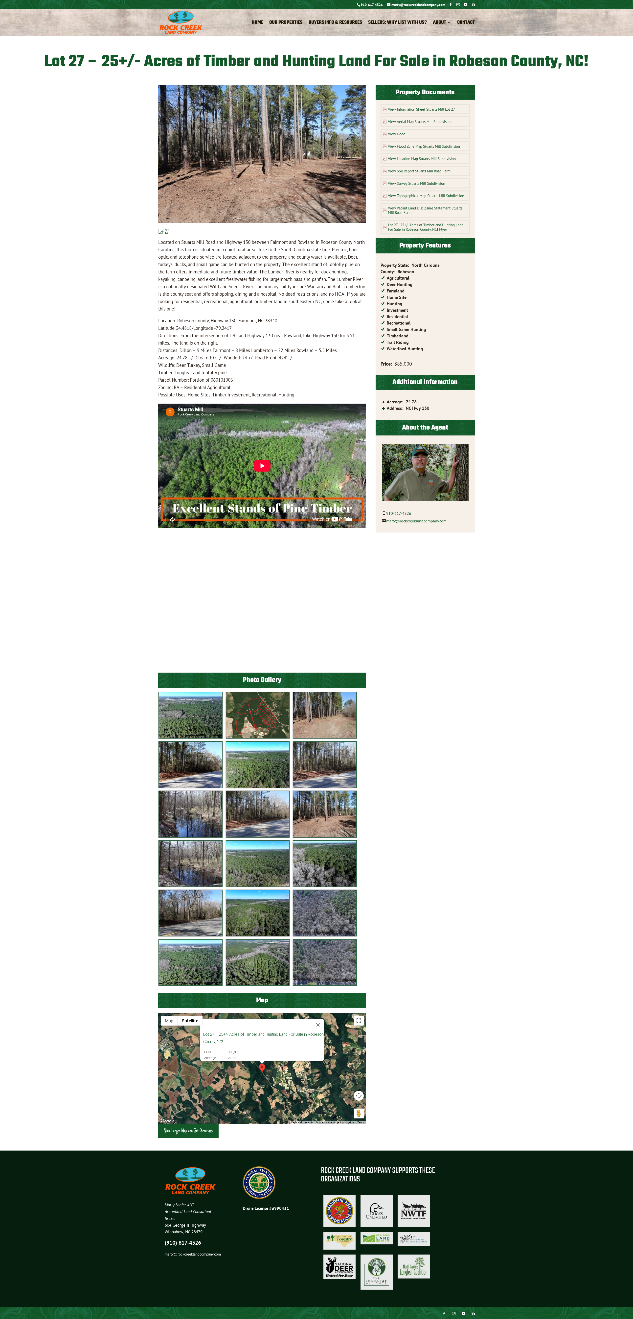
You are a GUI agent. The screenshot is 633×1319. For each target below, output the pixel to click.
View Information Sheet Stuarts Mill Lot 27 (421, 109)
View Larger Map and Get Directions (188, 1131)
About (439, 23)
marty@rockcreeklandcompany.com (416, 520)
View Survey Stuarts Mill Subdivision (416, 183)
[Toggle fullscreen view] (359, 1021)
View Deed (396, 134)
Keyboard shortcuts (302, 1122)
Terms (361, 1122)
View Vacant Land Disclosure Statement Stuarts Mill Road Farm (425, 210)
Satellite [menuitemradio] (190, 1020)
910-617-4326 (372, 4)
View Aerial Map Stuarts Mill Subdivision (420, 121)
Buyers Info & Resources (335, 23)
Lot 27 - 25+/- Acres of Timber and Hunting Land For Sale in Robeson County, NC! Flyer (425, 227)
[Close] (318, 1025)
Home (257, 23)
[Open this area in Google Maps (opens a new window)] (167, 1121)
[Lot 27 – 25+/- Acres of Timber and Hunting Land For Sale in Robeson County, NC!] (190, 737)
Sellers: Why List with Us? (397, 23)
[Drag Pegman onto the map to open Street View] (359, 1113)
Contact (466, 23)
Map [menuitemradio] (169, 1020)
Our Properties (285, 23)
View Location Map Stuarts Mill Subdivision (422, 158)
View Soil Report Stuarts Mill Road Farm (419, 171)
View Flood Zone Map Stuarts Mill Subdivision (424, 146)
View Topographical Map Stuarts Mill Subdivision (426, 195)
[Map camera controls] (359, 1096)
